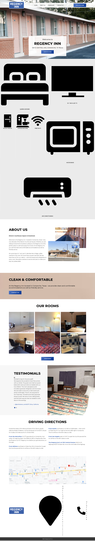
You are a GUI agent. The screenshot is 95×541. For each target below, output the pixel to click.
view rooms (47, 52)
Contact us (60, 5)
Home (35, 5)
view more (47, 358)
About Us (42, 5)
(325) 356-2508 (80, 5)
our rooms (51, 5)
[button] (14, 407)
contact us (15, 292)
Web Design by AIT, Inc (47, 538)
